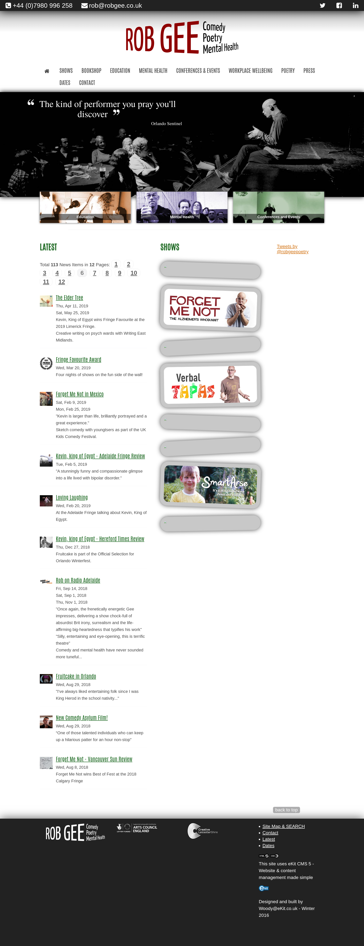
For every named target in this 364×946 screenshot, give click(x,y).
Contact (87, 83)
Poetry (288, 71)
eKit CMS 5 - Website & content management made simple (286, 870)
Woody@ (268, 908)
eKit (281, 908)
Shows (66, 71)
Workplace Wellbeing (250, 71)
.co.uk (291, 908)
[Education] (85, 207)
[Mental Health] (182, 207)
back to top (286, 809)
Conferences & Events (198, 71)
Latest (268, 839)
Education (120, 71)
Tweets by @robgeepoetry (293, 249)
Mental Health (153, 71)
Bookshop (91, 71)
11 (46, 281)
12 (61, 281)
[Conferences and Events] (278, 207)
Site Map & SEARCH (283, 826)
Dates (64, 83)
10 (134, 273)
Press (309, 71)
